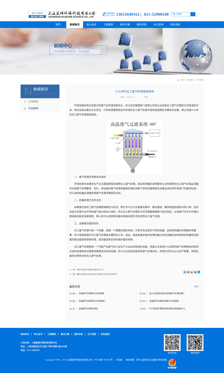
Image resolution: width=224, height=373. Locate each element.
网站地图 (129, 360)
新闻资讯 (190, 80)
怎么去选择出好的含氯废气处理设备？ (167, 293)
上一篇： (86, 270)
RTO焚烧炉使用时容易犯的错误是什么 (167, 308)
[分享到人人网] (199, 272)
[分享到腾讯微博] (195, 272)
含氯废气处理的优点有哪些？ (93, 301)
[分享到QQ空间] (188, 272)
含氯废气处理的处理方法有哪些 (164, 301)
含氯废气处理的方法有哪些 (91, 293)
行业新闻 (199, 80)
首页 (57, 24)
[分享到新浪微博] (192, 272)
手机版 (118, 360)
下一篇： (93, 274)
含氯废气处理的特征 (88, 308)
